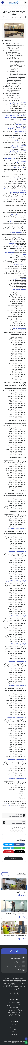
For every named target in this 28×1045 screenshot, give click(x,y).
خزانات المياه (16, 140)
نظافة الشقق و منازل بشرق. (17, 66)
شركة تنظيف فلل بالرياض (19, 278)
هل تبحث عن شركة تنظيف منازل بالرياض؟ (15, 45)
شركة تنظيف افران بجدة (20, 892)
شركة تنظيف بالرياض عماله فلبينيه (15, 310)
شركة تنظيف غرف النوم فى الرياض (15, 318)
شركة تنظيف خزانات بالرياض (17, 312)
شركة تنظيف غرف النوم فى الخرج (15, 316)
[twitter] (14, 993)
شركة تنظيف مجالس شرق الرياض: (12, 53)
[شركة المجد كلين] (14, 951)
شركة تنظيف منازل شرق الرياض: (12, 50)
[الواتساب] (26, 1042)
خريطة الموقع (14, 1034)
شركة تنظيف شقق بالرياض (17, 314)
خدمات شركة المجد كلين (11, 69)
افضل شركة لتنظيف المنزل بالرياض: (13, 47)
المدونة (14, 1024)
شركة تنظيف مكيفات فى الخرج (16, 295)
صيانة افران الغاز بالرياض (14, 1002)
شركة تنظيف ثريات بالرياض (17, 299)
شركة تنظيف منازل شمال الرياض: (13, 48)
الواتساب (8, 805)
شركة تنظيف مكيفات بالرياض (16, 320)
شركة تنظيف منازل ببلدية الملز (12, 86)
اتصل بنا (14, 1029)
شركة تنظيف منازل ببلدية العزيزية (13, 98)
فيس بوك (21, 793)
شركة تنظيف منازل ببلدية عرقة (15, 83)
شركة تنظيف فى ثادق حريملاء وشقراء (14, 292)
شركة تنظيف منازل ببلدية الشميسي (13, 88)
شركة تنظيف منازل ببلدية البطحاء (13, 97)
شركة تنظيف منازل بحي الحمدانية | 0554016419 (15, 935)
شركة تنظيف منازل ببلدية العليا (15, 80)
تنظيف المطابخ (18, 124)
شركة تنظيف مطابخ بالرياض (14, 1015)
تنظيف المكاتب (16, 178)
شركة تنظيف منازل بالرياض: (11, 52)
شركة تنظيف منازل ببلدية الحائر (12, 100)
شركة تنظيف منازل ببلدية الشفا (12, 93)
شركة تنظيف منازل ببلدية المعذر (15, 81)
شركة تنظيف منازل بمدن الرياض (15, 72)
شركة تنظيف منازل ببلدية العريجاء (13, 90)
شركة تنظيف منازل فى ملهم (16, 321)
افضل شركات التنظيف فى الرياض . (18, 61)
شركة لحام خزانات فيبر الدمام (16, 323)
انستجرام (21, 796)
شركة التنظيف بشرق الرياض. (17, 68)
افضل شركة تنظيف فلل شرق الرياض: (16, 55)
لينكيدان (21, 798)
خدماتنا (14, 1032)
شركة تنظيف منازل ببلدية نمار (12, 91)
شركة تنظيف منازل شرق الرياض (12, 43)
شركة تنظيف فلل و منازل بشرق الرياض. (19, 65)
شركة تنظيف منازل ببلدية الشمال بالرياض (17, 77)
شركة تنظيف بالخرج (19, 307)
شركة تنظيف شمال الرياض (17, 297)
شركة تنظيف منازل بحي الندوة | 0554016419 (16, 913)
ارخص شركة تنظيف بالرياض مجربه (15, 305)
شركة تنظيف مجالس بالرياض (16, 303)
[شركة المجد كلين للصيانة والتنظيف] (14, 2)
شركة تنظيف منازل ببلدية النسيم (13, 85)
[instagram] (11, 993)
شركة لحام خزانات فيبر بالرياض (16, 301)
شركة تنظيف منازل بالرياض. (17, 62)
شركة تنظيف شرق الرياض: (14, 58)
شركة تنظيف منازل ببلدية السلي (13, 95)
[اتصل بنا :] (26, 1038)
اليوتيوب (21, 791)
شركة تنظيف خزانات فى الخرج (16, 294)
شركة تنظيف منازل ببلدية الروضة (15, 78)
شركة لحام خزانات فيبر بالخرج (14, 71)
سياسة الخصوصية (14, 1027)
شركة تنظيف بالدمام (18, 308)
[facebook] (17, 993)
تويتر (22, 795)
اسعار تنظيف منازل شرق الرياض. (17, 64)
